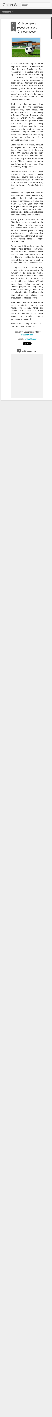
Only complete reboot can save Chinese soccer (27, 27)
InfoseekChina (27, 334)
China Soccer (30, 338)
